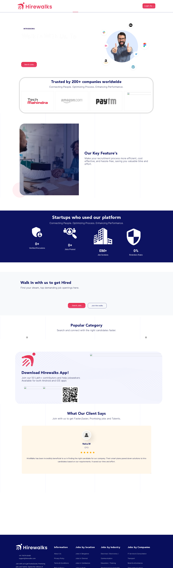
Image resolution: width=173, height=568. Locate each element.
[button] (138, 6)
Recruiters (87, 6)
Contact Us (117, 6)
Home (75, 6)
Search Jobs (102, 6)
